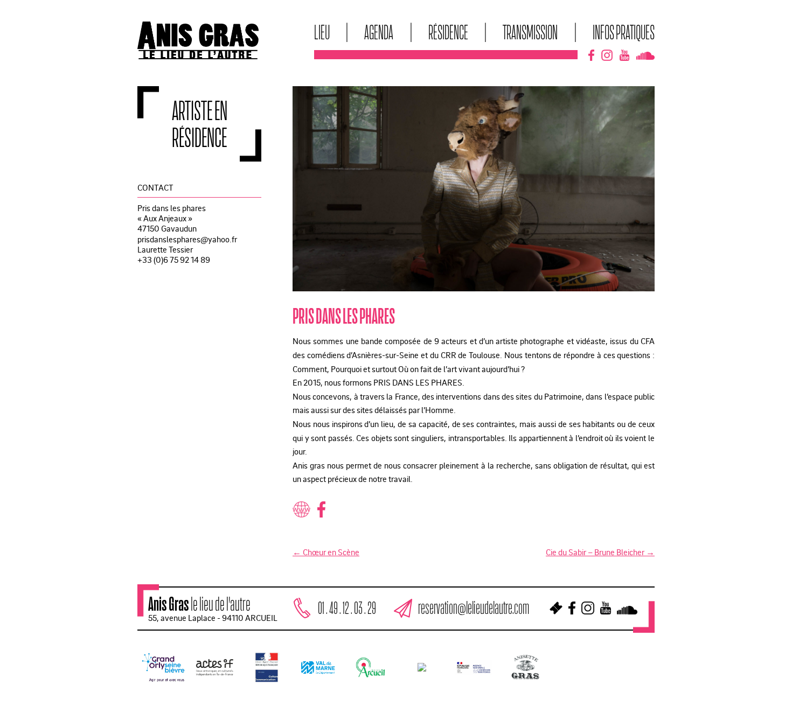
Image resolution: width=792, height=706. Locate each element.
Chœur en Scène (326, 552)
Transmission (530, 32)
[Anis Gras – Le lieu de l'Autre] (198, 56)
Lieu (322, 32)
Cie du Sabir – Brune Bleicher (600, 552)
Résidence (448, 32)
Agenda (378, 32)
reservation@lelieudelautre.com (473, 608)
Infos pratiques (624, 32)
